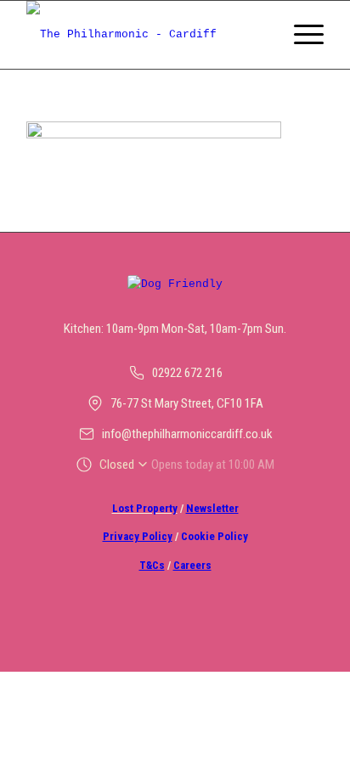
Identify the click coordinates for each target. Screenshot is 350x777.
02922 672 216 (187, 372)
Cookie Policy (214, 536)
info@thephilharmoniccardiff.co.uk (187, 434)
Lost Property (145, 508)
